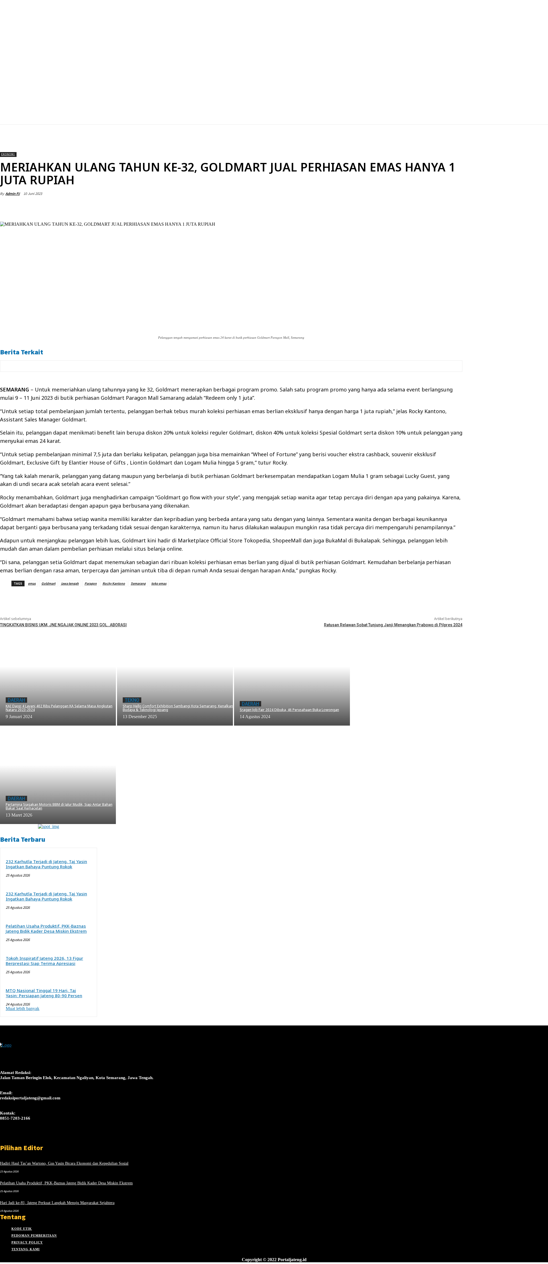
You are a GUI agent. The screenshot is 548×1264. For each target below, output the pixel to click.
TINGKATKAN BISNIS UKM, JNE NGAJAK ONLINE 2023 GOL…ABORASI (63, 625)
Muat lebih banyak (22, 1008)
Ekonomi (8, 154)
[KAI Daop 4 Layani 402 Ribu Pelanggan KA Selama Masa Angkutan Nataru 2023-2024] (58, 676)
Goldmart (48, 583)
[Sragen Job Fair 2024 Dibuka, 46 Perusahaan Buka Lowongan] (292, 676)
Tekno (132, 700)
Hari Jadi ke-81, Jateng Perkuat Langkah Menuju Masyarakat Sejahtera (57, 1203)
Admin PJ (12, 193)
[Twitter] (390, 207)
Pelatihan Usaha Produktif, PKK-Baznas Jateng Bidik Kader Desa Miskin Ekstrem (46, 928)
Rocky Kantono (113, 583)
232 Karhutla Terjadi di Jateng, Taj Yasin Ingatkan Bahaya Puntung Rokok (46, 864)
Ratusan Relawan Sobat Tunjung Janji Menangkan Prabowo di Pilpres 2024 (393, 625)
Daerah (16, 700)
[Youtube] (43, 1138)
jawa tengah (70, 583)
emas (32, 583)
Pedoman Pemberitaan (34, 1235)
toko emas (158, 583)
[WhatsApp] (431, 207)
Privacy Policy (27, 1242)
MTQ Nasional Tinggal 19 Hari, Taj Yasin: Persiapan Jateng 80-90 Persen (44, 993)
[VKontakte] (33, 1138)
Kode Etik (21, 1228)
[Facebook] (370, 207)
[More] (452, 207)
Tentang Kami (25, 1249)
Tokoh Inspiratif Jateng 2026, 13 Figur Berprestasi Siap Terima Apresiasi (44, 960)
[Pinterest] (411, 207)
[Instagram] (13, 1138)
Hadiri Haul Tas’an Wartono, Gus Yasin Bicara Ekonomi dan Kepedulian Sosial (64, 1163)
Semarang (138, 583)
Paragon (90, 583)
